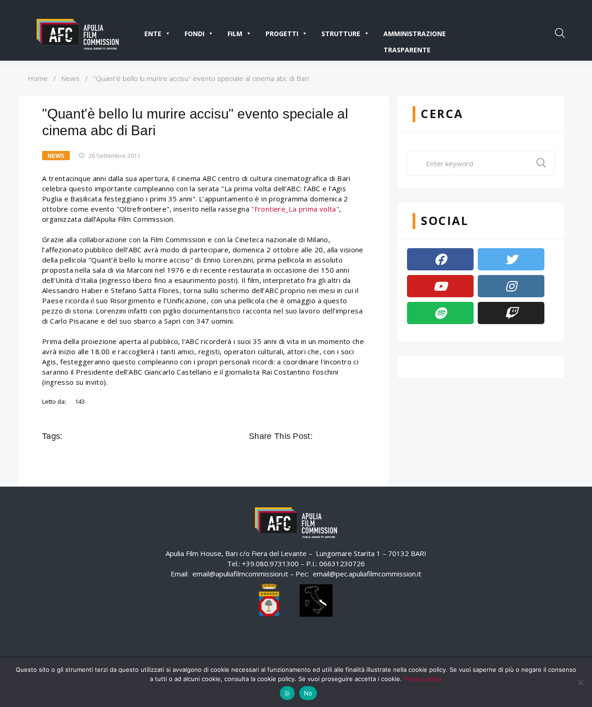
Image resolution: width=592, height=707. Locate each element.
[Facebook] (440, 259)
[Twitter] (511, 259)
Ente (152, 33)
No (308, 693)
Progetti (281, 33)
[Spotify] (440, 313)
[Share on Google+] (347, 436)
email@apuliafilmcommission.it (240, 573)
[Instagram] (511, 286)
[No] (580, 682)
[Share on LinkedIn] (360, 436)
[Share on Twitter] (334, 436)
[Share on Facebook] (321, 436)
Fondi (194, 33)
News (70, 78)
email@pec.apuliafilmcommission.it (367, 573)
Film (235, 33)
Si (287, 693)
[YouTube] (440, 286)
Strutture (340, 33)
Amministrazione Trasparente (414, 35)
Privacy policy (423, 678)
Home (38, 78)
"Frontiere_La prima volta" (295, 208)
